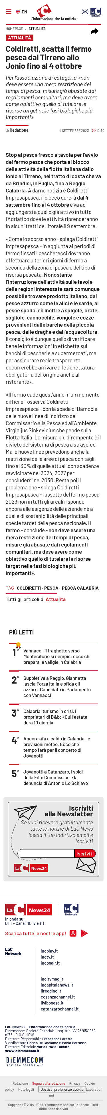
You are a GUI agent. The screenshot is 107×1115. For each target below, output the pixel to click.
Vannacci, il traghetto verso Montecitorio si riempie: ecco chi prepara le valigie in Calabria (56, 656)
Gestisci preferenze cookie (62, 1089)
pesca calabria (80, 587)
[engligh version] (19, 11)
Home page (14, 29)
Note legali (26, 1089)
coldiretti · (30, 587)
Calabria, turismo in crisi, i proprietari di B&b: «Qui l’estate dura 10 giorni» (55, 716)
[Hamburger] (8, 12)
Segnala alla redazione (48, 1083)
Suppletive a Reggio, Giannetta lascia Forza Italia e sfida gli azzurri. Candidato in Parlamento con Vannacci (57, 686)
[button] (94, 31)
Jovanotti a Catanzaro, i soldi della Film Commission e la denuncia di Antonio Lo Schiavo (55, 777)
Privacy (74, 1083)
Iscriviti (85, 853)
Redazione (20, 1083)
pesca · (52, 587)
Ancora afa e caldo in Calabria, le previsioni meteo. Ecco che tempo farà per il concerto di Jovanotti (56, 747)
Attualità (37, 29)
